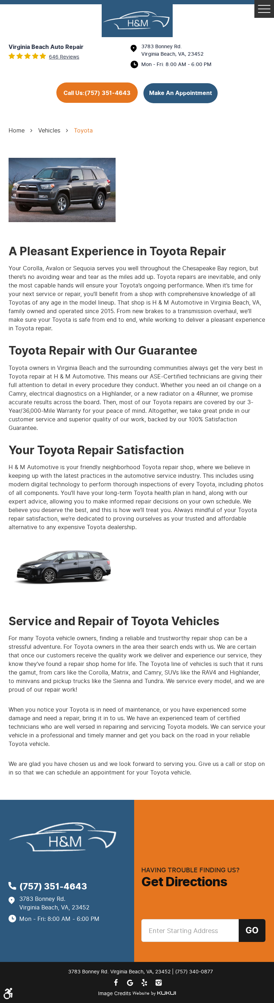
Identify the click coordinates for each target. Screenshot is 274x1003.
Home (17, 130)
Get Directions (184, 882)
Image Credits (115, 993)
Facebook (115, 983)
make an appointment (180, 93)
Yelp (144, 983)
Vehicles (49, 130)
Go (252, 930)
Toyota (83, 130)
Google (130, 983)
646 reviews (64, 57)
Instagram (158, 983)
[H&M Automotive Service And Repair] (137, 20)
